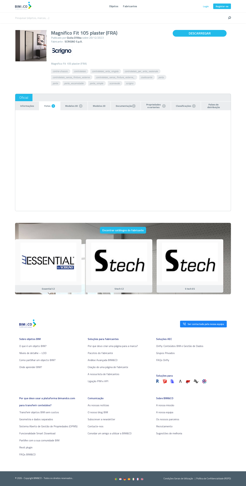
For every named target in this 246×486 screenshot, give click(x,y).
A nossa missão (165, 405)
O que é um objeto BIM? (33, 346)
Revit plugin (25, 447)
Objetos (113, 6)
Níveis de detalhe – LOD (33, 353)
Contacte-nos (95, 426)
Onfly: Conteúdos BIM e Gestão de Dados (179, 346)
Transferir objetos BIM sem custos (39, 412)
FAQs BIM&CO (27, 454)
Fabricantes (130, 6)
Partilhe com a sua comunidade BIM (39, 440)
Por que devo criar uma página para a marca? (113, 346)
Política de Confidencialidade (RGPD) (213, 478)
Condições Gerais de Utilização (178, 478)
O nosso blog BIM (98, 412)
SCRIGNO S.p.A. (74, 41)
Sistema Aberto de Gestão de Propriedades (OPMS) (48, 426)
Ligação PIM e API (98, 381)
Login (206, 6)
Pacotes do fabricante (100, 353)
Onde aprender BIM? (30, 367)
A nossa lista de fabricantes (103, 374)
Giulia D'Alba (74, 38)
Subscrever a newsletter (101, 419)
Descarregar (200, 33)
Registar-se (222, 6)
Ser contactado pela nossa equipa (206, 324)
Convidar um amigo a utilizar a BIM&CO (110, 433)
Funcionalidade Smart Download (37, 433)
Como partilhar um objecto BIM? (37, 360)
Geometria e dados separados (36, 419)
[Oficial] (23, 97)
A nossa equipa (164, 412)
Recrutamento (164, 426)
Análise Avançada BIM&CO (102, 360)
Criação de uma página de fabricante (108, 367)
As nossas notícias (98, 405)
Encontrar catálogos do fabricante (123, 230)
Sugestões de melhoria (169, 433)
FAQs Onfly (162, 360)
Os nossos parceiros (167, 419)
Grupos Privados (165, 353)
